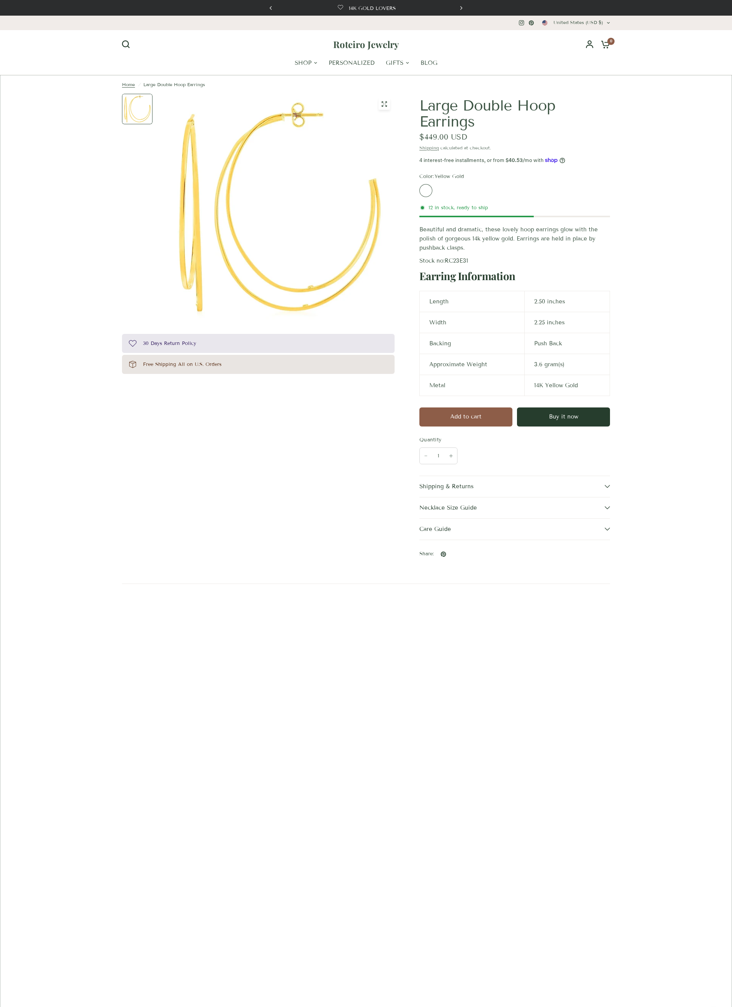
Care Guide (435, 529)
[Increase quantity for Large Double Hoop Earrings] (451, 456)
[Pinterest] (531, 23)
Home (128, 84)
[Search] (127, 44)
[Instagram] (522, 23)
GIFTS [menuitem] (394, 62)
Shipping (429, 148)
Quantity (430, 440)
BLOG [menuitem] (429, 62)
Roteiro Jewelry (366, 44)
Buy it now (563, 416)
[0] (603, 44)
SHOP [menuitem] (303, 62)
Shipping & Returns (446, 486)
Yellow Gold (426, 190)
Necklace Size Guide (448, 507)
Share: (426, 554)
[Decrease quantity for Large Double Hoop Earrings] (426, 456)
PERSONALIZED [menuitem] (351, 62)
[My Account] (589, 44)
